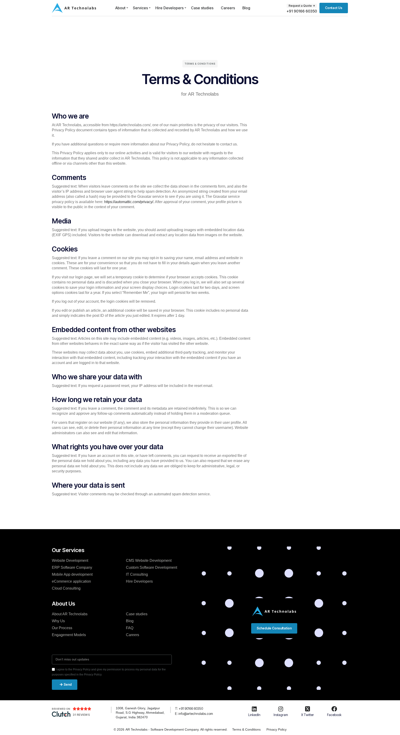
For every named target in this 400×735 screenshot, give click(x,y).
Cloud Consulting (66, 588)
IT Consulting (137, 574)
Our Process (62, 628)
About (120, 8)
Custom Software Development (151, 567)
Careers (228, 8)
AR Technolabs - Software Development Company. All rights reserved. (176, 729)
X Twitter (307, 715)
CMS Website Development (149, 560)
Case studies (202, 8)
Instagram (281, 715)
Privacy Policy (276, 729)
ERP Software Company (72, 567)
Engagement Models (69, 635)
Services (140, 8)
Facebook (334, 715)
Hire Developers (169, 8)
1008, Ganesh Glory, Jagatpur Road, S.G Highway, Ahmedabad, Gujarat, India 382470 (140, 712)
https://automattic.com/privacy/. (129, 202)
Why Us (58, 621)
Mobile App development (72, 574)
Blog (246, 8)
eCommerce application (71, 581)
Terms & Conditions (246, 729)
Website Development (70, 560)
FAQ (129, 628)
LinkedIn (254, 715)
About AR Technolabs (70, 614)
